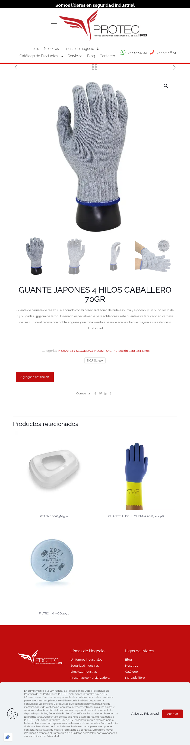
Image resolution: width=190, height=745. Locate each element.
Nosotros (131, 665)
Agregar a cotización (34, 377)
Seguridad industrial (84, 665)
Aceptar (172, 714)
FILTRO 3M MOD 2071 (54, 613)
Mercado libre (135, 677)
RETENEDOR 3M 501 (54, 516)
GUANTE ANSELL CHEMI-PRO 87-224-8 (136, 516)
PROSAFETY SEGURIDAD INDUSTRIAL (84, 350)
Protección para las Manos (131, 350)
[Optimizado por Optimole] (8, 737)
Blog (128, 659)
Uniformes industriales (86, 659)
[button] (166, 85)
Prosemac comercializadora (90, 677)
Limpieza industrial (83, 671)
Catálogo (131, 671)
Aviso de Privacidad (145, 713)
